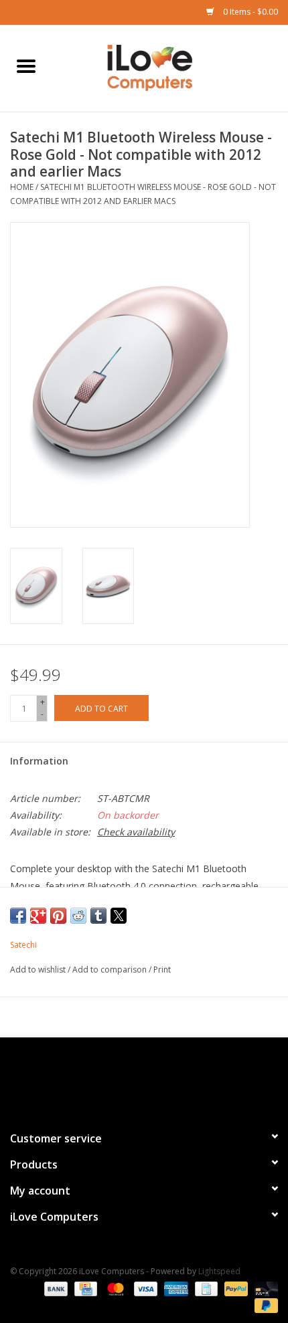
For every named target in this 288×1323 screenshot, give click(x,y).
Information (39, 760)
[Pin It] (58, 916)
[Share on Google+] (38, 916)
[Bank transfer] (55, 1288)
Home (21, 187)
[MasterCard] (114, 1288)
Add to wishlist (39, 969)
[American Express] (174, 1288)
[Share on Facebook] (18, 916)
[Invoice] (205, 1288)
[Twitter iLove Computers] (144, 1078)
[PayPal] (235, 1288)
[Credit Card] (84, 1288)
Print (162, 969)
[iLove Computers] (170, 67)
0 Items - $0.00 (249, 11)
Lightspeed (219, 1271)
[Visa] (144, 1288)
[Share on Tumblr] (98, 916)
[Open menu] (26, 65)
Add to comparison (110, 969)
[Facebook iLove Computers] (120, 1078)
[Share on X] (119, 916)
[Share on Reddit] (78, 916)
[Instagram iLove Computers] (168, 1078)
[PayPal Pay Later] (264, 1304)
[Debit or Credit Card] (264, 1288)
